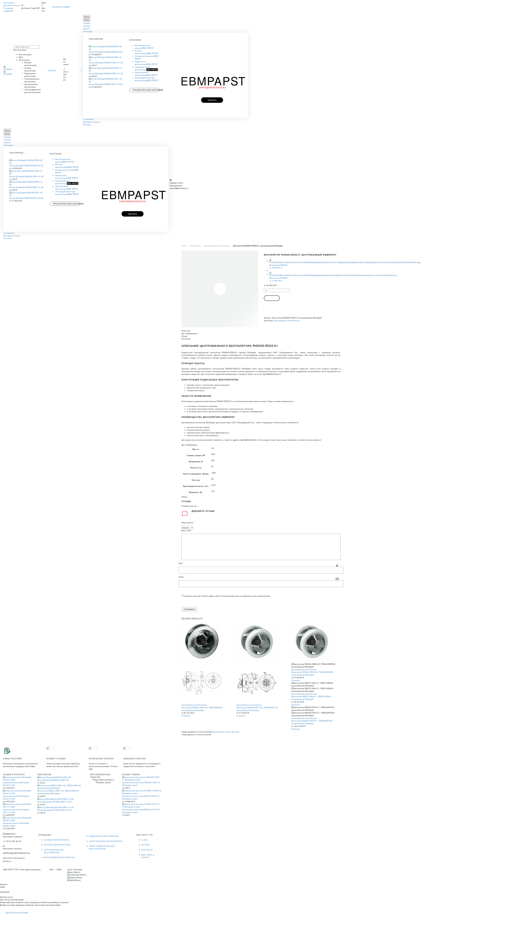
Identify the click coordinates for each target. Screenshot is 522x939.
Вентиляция (195, 245)
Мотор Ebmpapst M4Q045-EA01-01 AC (106, 62)
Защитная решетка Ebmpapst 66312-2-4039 (16, 797)
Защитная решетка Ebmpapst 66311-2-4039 (16, 811)
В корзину (271, 298)
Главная (86, 23)
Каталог (86, 28)
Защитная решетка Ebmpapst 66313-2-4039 (16, 783)
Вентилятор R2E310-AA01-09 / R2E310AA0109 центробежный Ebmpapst (58, 792)
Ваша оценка (187, 522)
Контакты (87, 124)
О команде (8, 8)
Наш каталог (9, 2)
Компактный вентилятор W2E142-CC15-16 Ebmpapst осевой (141, 811)
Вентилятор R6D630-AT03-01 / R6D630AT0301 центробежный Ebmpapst (312, 722)
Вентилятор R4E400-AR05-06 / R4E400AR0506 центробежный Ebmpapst (312, 673)
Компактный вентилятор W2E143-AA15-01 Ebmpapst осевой (141, 797)
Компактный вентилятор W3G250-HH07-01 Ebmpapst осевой (141, 783)
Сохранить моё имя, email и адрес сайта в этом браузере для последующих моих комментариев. (227, 596)
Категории (87, 31)
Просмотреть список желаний (226, 731)
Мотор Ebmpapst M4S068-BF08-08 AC (106, 51)
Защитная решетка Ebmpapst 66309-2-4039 (16, 824)
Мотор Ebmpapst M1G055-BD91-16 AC (54, 801)
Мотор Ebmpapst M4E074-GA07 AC (53, 780)
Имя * (181, 563)
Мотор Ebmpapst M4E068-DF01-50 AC (106, 84)
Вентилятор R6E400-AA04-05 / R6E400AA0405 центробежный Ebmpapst (202, 709)
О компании (88, 119)
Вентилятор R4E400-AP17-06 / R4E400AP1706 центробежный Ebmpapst (257, 709)
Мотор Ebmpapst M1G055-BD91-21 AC (54, 810)
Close (86, 20)
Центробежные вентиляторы (217, 245)
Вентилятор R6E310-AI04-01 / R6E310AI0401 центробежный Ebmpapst (311, 697)
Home (184, 245)
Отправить (189, 609)
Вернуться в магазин (17, 912)
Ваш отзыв (186, 530)
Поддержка (8, 10)
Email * (182, 577)
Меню (86, 16)
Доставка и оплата (12, 5)
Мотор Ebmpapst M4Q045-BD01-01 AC (106, 73)
